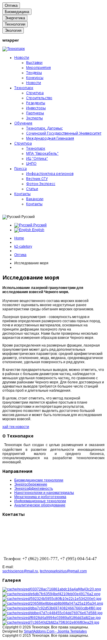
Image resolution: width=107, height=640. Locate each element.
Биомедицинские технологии (38, 480)
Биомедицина (17, 12)
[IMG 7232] (52, 613)
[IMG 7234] (51, 618)
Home (19, 238)
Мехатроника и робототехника (40, 497)
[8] (50, 622)
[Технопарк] (13, 49)
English (37, 230)
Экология (13, 30)
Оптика (11, 5)
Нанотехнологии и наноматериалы (44, 493)
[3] (51, 599)
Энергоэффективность (33, 488)
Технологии (15, 24)
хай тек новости (15, 427)
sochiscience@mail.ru (20, 571)
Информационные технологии (40, 501)
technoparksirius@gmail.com (63, 571)
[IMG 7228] (51, 608)
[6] (52, 603)
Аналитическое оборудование (39, 505)
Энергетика (15, 18)
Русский (39, 225)
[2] (51, 594)
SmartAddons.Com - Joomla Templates (55, 631)
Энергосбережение (30, 484)
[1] (51, 589)
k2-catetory (23, 246)
